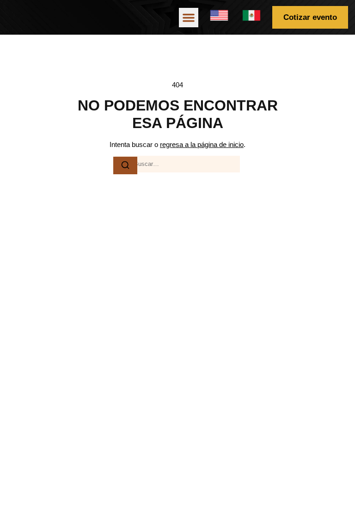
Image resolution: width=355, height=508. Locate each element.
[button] (188, 17)
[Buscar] (125, 165)
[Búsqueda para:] (177, 164)
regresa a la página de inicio (202, 144)
